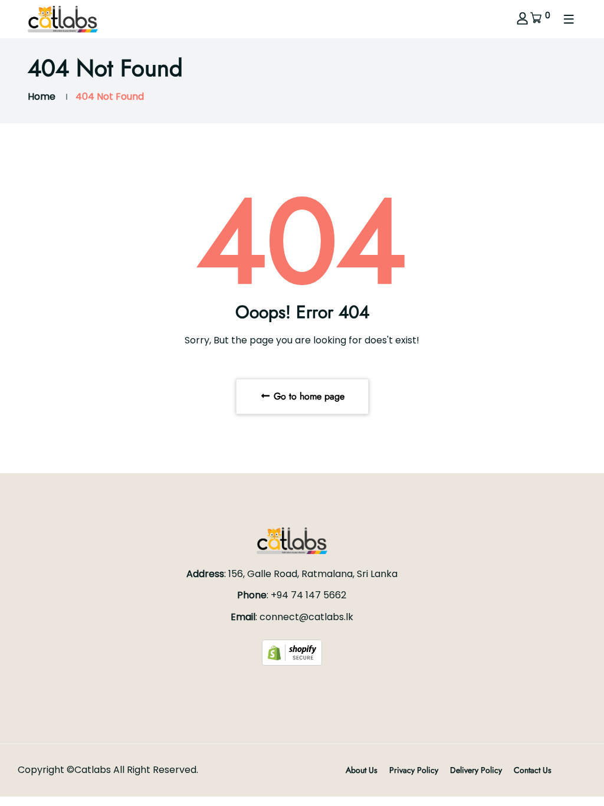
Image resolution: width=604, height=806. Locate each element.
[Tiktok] (305, 687)
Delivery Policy (476, 770)
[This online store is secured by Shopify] (291, 652)
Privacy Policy (413, 770)
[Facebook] (278, 687)
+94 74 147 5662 (308, 595)
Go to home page (307, 396)
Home (41, 96)
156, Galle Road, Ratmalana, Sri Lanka (313, 574)
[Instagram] (292, 687)
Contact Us (533, 770)
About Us (362, 770)
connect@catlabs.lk (306, 617)
